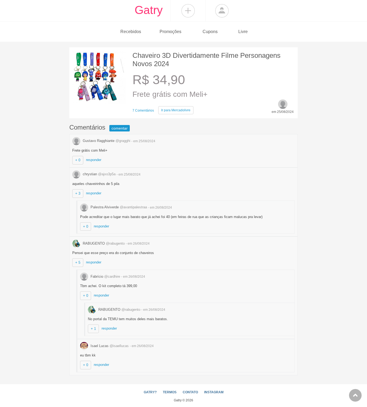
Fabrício (104, 276)
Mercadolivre (175, 110)
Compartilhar (188, 11)
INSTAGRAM (214, 392)
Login (222, 11)
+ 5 (77, 262)
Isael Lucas (109, 346)
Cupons (210, 31)
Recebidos (130, 31)
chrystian (99, 174)
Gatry (149, 9)
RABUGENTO (103, 243)
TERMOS (170, 392)
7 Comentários (143, 110)
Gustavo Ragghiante (106, 141)
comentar (119, 128)
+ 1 (93, 329)
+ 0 (77, 160)
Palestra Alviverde (118, 207)
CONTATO (190, 392)
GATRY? (150, 392)
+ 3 (77, 193)
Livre (243, 31)
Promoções (170, 31)
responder (93, 160)
